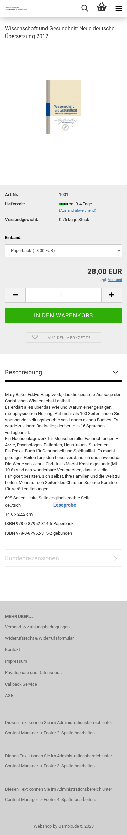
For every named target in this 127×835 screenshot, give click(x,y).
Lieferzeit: (15, 203)
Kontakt (12, 649)
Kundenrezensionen (32, 558)
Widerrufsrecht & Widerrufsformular (39, 638)
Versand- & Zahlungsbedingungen (37, 626)
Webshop (43, 826)
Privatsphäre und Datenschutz (34, 672)
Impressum (16, 661)
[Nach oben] (108, 825)
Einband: (13, 237)
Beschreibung (23, 372)
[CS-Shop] (13, 8)
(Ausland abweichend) (77, 210)
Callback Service (21, 684)
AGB (9, 695)
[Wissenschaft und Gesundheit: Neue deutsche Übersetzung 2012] (63, 96)
